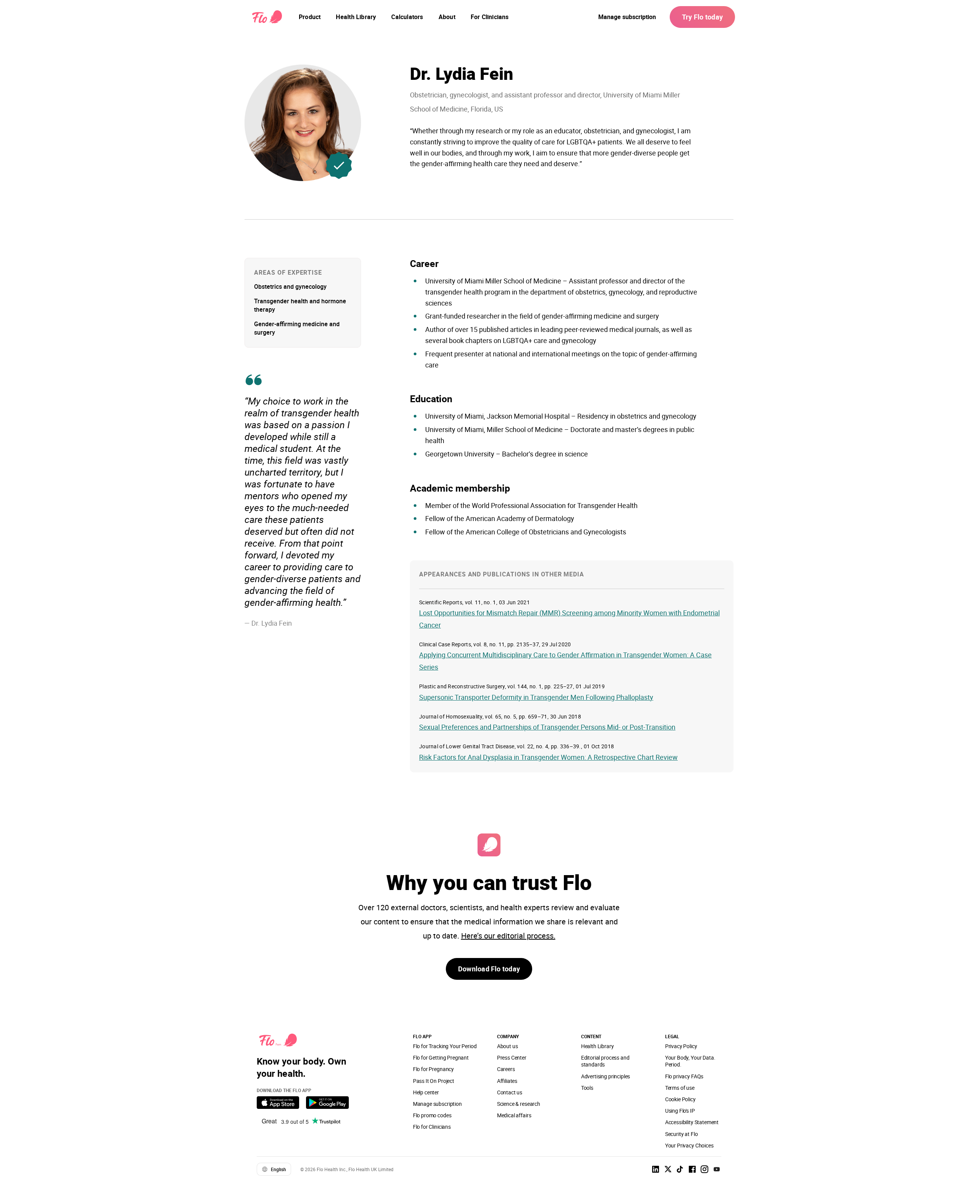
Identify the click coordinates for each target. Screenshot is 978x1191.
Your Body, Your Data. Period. (690, 1061)
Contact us (509, 1092)
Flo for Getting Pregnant (441, 1057)
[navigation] (309, 17)
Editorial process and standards (605, 1061)
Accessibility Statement (692, 1122)
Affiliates (507, 1080)
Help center (426, 1092)
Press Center (511, 1057)
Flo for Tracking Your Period (445, 1046)
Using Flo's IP (680, 1110)
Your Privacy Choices (689, 1145)
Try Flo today (702, 16)
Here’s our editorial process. (508, 935)
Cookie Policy (680, 1099)
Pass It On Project (433, 1080)
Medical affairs (514, 1115)
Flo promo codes (432, 1115)
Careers (506, 1069)
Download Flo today (489, 968)
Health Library (597, 1046)
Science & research (518, 1103)
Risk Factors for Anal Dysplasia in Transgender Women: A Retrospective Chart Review (548, 757)
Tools (587, 1087)
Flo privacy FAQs (684, 1076)
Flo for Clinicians (432, 1126)
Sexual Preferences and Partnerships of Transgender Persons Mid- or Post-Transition (547, 726)
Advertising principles (605, 1076)
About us (507, 1046)
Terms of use (680, 1087)
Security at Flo (681, 1134)
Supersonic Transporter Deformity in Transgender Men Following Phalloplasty (536, 697)
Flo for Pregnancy (433, 1069)
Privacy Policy (681, 1046)
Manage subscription (627, 17)
